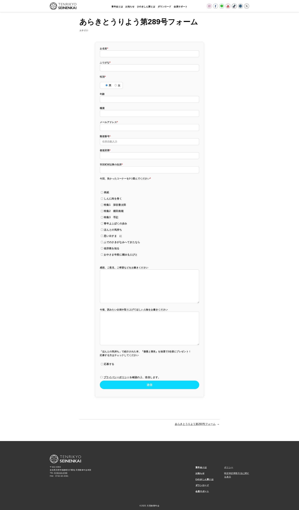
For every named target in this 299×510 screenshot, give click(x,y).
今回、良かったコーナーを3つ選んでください (125, 178)
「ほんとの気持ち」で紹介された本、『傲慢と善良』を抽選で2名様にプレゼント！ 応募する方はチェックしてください (145, 357)
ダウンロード (202, 485)
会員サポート (202, 491)
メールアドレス (109, 122)
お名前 (104, 48)
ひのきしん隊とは (204, 479)
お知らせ (199, 473)
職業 (102, 108)
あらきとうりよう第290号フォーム (195, 424)
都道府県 (105, 150)
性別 (103, 76)
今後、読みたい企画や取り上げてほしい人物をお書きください (134, 309)
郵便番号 (105, 136)
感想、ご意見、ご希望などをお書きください (124, 267)
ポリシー (228, 467)
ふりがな (105, 62)
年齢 (102, 94)
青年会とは (201, 467)
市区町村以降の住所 (111, 164)
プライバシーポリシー (117, 377)
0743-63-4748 (60, 473)
